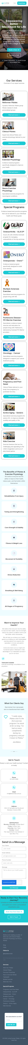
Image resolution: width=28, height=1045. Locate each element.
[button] (2, 731)
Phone (14, 777)
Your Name (5, 845)
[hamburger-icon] (14, 3)
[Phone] (14, 773)
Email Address (6, 852)
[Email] (14, 787)
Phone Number (6, 860)
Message (4, 867)
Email (14, 792)
